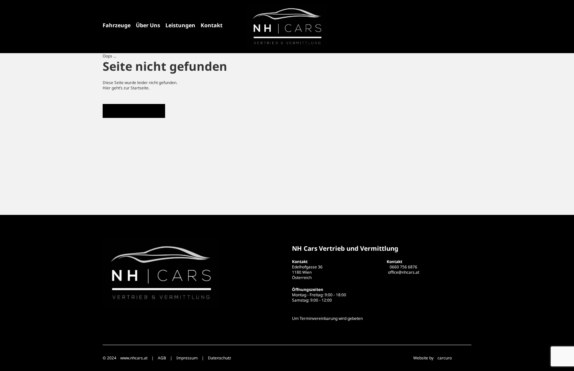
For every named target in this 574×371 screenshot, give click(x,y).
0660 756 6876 (403, 267)
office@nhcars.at (403, 272)
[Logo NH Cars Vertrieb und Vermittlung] (287, 26)
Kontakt (212, 25)
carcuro (444, 358)
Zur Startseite (133, 111)
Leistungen (180, 25)
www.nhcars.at (133, 358)
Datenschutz (219, 358)
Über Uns (148, 25)
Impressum (187, 358)
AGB (162, 358)
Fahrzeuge (117, 25)
